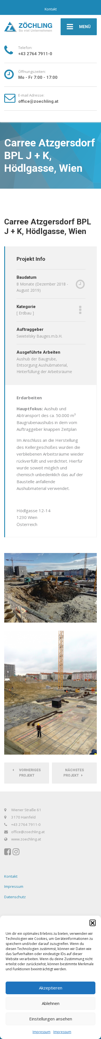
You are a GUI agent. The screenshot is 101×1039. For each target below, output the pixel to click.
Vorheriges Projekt (29, 773)
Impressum (41, 1031)
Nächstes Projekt (73, 773)
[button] (92, 923)
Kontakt (51, 9)
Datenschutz (15, 896)
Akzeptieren (50, 988)
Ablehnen (50, 1003)
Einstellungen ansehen (50, 1019)
